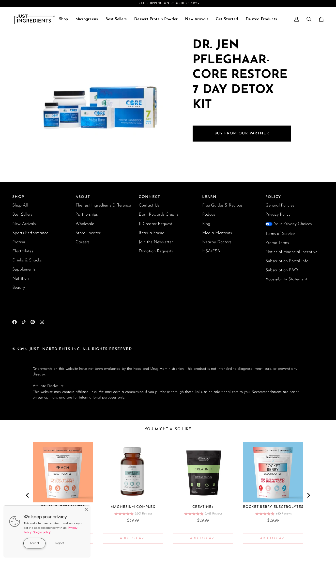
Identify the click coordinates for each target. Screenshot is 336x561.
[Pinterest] (33, 322)
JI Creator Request (155, 224)
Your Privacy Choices (293, 224)
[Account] (296, 19)
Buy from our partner (241, 133)
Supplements (23, 269)
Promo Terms (277, 243)
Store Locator (88, 233)
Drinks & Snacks (27, 260)
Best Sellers (22, 214)
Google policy (42, 532)
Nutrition (20, 278)
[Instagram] (42, 322)
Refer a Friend (152, 233)
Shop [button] (18, 197)
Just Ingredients (50, 349)
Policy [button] (273, 197)
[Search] (309, 19)
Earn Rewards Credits (158, 214)
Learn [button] (209, 197)
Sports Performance (30, 233)
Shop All (20, 205)
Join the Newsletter (156, 242)
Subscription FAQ (281, 270)
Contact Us (149, 205)
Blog (206, 224)
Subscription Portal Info (286, 261)
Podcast (209, 214)
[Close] (86, 509)
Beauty (18, 288)
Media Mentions (217, 233)
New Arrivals (24, 224)
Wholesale (85, 224)
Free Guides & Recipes (222, 205)
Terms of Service (280, 234)
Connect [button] (149, 197)
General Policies (279, 205)
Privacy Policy (277, 214)
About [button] (83, 197)
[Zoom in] (42, 164)
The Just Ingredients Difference (103, 205)
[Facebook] (14, 322)
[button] (63, 19)
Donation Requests (156, 251)
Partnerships (87, 214)
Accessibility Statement (286, 279)
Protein (18, 242)
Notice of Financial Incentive (291, 252)
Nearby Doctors (216, 242)
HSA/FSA (211, 251)
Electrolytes (22, 251)
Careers (82, 242)
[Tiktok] (24, 322)
